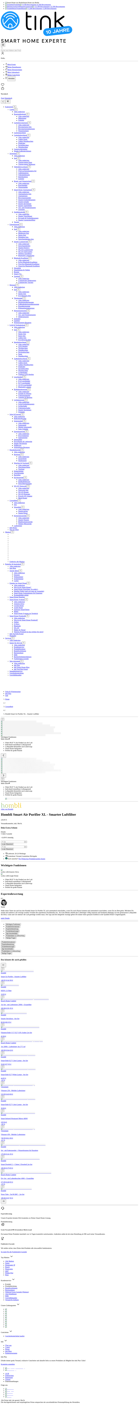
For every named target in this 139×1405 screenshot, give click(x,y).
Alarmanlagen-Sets (24, 194)
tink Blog (13, 568)
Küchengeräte (18, 477)
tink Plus (17, 665)
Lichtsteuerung (19, 400)
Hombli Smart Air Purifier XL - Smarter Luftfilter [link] (22, 714)
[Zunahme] (25, 842)
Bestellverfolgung (20, 651)
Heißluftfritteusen (24, 482)
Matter (16, 611)
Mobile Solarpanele (25, 427)
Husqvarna (9, 1269)
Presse (7, 1349)
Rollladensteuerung (20, 389)
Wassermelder (23, 187)
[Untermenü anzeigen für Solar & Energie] (22, 414)
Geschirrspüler (19, 473)
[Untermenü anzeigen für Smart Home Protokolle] (27, 616)
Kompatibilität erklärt (21, 595)
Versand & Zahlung (12, 1300)
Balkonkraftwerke (20, 418)
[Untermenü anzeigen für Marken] (12, 532)
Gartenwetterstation (20, 149)
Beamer (16, 272)
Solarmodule (18, 421)
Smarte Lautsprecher (21, 242)
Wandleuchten (23, 350)
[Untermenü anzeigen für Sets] (18, 158)
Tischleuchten (23, 348)
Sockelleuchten (23, 145)
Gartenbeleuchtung (20, 135)
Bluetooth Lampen (24, 387)
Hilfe (15, 655)
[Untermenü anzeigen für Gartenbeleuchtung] (28, 135)
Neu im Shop (14, 530)
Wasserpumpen (23, 131)
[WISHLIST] (69, 85)
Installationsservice (16, 671)
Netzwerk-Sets (23, 490)
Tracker (16, 222)
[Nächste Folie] (3, 775)
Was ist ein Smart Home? (22, 587)
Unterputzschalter (24, 408)
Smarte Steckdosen (24, 204)
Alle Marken (9, 1261)
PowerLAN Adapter (25, 496)
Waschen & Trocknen (21, 463)
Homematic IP (10, 1265)
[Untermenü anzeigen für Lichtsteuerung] (26, 399)
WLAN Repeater (24, 494)
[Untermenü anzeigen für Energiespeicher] (26, 431)
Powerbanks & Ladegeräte (23, 441)
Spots (20, 354)
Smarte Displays (23, 248)
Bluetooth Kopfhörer (21, 258)
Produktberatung (19, 649)
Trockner (21, 469)
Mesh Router (22, 498)
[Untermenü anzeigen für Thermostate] (24, 298)
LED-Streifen (23, 346)
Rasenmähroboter (20, 114)
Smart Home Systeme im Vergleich (26, 613)
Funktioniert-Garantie (21, 659)
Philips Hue (9, 1273)
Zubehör (21, 120)
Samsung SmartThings (21, 609)
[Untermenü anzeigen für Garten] (16, 109)
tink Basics (13, 528)
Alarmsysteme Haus (25, 162)
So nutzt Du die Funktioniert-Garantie (14, 1252)
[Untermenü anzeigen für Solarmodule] (24, 421)
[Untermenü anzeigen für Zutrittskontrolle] (26, 212)
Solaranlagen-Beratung (22, 447)
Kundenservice (19, 647)
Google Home (19, 606)
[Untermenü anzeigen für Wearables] (22, 507)
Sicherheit (13, 153)
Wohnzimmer (18, 577)
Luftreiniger (18, 526)
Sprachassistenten (24, 246)
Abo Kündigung (11, 1294)
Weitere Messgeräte (25, 524)
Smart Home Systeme (17, 600)
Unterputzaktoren (24, 395)
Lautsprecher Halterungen (27, 280)
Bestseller (13, 636)
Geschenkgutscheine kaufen (14, 1336)
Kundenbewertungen (8, 946)
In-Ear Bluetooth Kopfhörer (27, 262)
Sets (15, 158)
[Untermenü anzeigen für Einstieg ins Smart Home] (28, 583)
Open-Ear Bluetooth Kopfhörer (29, 266)
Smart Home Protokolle (18, 616)
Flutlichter (21, 143)
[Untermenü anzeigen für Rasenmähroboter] (27, 114)
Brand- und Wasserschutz (22, 181)
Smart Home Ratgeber (17, 597)
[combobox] (11, 50)
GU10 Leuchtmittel (25, 385)
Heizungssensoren (20, 311)
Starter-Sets (22, 294)
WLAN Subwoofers (25, 252)
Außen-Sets (22, 338)
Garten (12, 109)
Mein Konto (11, 64)
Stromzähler (18, 439)
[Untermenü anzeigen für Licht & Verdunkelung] (26, 325)
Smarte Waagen (23, 520)
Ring (7, 1275)
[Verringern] (2, 841)
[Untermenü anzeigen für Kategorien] (14, 106)
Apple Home (18, 608)
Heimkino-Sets (23, 237)
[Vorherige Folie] (3, 755)
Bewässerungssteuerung (26, 129)
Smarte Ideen (14, 571)
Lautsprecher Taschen (25, 282)
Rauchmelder (22, 185)
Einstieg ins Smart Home (18, 583)
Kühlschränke (18, 471)
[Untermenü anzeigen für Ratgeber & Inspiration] (22, 564)
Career (7, 1347)
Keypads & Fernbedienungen (28, 218)
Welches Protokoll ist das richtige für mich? (29, 632)
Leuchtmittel (18, 377)
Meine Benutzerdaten (14, 70)
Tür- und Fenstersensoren (27, 208)
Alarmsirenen (22, 196)
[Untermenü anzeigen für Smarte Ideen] (20, 570)
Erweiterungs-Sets (24, 296)
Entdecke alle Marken (17, 562)
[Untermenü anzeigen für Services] (12, 638)
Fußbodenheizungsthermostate (28, 304)
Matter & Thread (19, 630)
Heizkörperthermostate (26, 302)
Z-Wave (16, 624)
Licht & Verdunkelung (17, 325)
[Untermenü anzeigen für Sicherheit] (18, 153)
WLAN (16, 628)
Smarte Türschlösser (25, 216)
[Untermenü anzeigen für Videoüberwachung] (29, 166)
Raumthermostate (24, 306)
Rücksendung (18, 653)
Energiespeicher (19, 431)
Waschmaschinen (24, 467)
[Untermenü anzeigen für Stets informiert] (21, 661)
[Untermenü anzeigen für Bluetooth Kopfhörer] (30, 258)
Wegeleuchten (23, 147)
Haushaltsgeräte (15, 450)
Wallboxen (17, 445)
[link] (7, 699)
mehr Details (5, 918)
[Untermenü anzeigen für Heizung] (17, 284)
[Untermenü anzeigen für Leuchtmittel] (24, 376)
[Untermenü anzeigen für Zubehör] (21, 276)
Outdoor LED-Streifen (26, 374)
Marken (8, 532)
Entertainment (14, 224)
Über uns (8, 1345)
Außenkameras (23, 173)
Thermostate (18, 298)
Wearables (17, 507)
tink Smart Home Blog (21, 667)
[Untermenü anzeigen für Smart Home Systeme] (26, 599)
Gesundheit (13, 500)
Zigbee (16, 622)
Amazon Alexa (19, 604)
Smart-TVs (18, 274)
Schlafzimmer (18, 579)
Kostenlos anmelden (8, 1364)
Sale (6, 695)
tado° (7, 1271)
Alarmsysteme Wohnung (26, 164)
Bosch (7, 1267)
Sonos (7, 1263)
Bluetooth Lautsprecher (26, 255)
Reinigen (17, 454)
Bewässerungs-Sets (24, 127)
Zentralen (21, 209)
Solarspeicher (22, 438)
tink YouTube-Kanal (16, 634)
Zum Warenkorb (6, 98)
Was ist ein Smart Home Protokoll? (26, 620)
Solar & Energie (15, 414)
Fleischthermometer (25, 484)
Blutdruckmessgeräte (25, 522)
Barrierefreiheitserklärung (22, 657)
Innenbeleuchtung (20, 342)
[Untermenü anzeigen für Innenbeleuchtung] (28, 342)
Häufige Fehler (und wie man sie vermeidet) (29, 591)
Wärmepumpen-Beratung (22, 323)
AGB (7, 1374)
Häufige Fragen (6, 953)
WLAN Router (23, 492)
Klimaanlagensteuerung (26, 308)
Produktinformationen (8, 942)
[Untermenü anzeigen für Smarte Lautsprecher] (29, 241)
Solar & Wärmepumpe (13, 692)
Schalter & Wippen (24, 393)
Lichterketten (22, 372)
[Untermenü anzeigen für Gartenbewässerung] (29, 122)
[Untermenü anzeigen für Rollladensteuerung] (29, 389)
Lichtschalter (22, 406)
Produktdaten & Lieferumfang (11, 951)
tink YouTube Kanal (21, 669)
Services (8, 638)
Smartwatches (23, 511)
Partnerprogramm (11, 1353)
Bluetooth (17, 626)
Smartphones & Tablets (22, 270)
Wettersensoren (23, 317)
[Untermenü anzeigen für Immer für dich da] (23, 642)
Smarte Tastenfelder (25, 206)
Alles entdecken (19, 112)
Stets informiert (15, 661)
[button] (69, 66)
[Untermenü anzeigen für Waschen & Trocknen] (30, 463)
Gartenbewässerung (20, 123)
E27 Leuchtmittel (24, 383)
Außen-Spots (22, 139)
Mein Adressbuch (13, 72)
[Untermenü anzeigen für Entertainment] (21, 224)
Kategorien (9, 107)
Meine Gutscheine (13, 75)
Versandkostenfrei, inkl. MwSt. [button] (11, 823)
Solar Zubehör (23, 429)
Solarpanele (22, 425)
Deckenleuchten (23, 352)
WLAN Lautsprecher (25, 250)
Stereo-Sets (22, 235)
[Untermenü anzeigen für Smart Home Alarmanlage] (33, 189)
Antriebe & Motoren (25, 397)
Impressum (9, 1377)
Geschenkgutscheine (17, 673)
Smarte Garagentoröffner (26, 220)
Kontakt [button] (8, 1284)
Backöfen (17, 475)
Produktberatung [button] (6, 1222)
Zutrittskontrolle (19, 212)
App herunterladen (7, 949)
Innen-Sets (22, 336)
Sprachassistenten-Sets (26, 239)
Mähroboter (22, 118)
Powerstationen (23, 436)
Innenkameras (23, 177)
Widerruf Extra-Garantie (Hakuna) (17, 1292)
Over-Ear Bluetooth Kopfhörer (28, 264)
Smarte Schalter (23, 202)
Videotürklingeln (24, 175)
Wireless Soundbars (25, 254)
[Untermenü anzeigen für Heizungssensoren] (28, 310)
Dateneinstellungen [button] (11, 1381)
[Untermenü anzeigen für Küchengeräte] (25, 477)
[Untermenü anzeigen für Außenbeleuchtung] (28, 358)
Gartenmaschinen (20, 133)
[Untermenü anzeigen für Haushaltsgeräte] (22, 449)
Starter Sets (22, 334)
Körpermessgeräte (20, 516)
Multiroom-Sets (23, 233)
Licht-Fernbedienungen (26, 404)
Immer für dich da (16, 643)
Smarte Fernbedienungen (26, 200)
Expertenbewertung (8, 944)
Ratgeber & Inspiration (13, 564)
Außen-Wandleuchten (25, 141)
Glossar (7, 1379)
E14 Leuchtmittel (24, 381)
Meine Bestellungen (14, 67)
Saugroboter (22, 459)
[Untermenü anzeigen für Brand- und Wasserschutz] (33, 181)
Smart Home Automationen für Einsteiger (28, 593)
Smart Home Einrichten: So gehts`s (26, 589)
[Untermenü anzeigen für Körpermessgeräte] (28, 515)
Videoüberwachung (20, 167)
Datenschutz (9, 1375)
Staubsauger (22, 461)
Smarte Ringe (23, 513)
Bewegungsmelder (24, 198)
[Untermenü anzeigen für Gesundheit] (19, 500)
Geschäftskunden (15, 675)
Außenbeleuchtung (20, 359)
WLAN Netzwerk (20, 486)
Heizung (12, 285)
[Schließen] (7, 101)
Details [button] (3, 832)
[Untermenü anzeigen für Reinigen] (22, 454)
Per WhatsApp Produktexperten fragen (32, 859)
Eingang (17, 575)
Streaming (17, 268)
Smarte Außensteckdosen (22, 151)
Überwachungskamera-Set (27, 171)
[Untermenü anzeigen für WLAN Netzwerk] (28, 486)
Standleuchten (23, 356)
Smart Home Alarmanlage (23, 190)
